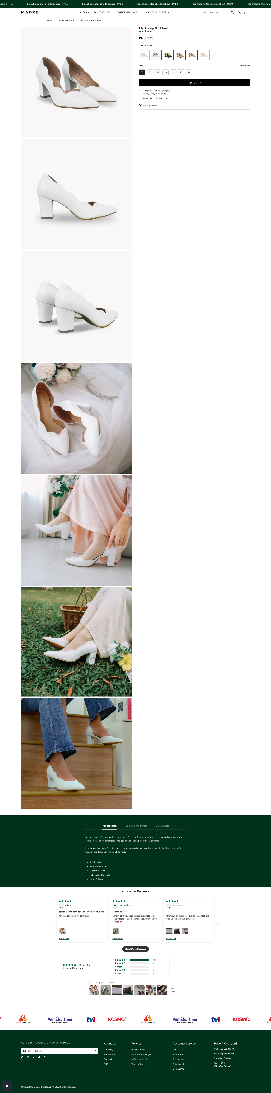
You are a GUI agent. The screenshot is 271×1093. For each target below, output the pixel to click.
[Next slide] (218, 924)
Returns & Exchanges (141, 1054)
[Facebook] (22, 1057)
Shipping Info (179, 1064)
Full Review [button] (64, 938)
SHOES (83, 12)
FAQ (175, 1049)
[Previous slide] (53, 924)
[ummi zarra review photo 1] (169, 931)
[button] (145, 31)
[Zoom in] (127, 32)
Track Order (178, 1059)
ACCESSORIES (101, 12)
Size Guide (178, 1054)
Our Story (108, 1049)
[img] (65, 901)
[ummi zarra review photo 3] (185, 931)
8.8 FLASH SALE (66, 20)
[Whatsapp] (45, 1057)
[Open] (7, 1086)
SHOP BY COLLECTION (155, 12)
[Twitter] (33, 1057)
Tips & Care (109, 1054)
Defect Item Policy (140, 1059)
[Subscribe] (95, 1051)
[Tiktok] (39, 1057)
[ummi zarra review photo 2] (177, 931)
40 (182, 73)
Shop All (108, 1059)
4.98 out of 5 (83, 965)
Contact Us (178, 1069)
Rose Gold (204, 55)
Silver (144, 55)
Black (168, 55)
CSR (106, 1064)
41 (190, 73)
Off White (156, 55)
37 (159, 73)
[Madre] (29, 12)
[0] (245, 12)
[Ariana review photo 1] (62, 931)
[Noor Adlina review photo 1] (115, 931)
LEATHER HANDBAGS (127, 12)
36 (151, 73)
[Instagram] (28, 1057)
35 (143, 73)
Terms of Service (139, 1064)
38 (166, 73)
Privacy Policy (138, 1049)
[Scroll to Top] (265, 1077)
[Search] (232, 12)
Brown (180, 55)
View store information (154, 97)
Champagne (192, 55)
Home (50, 20)
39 (174, 73)
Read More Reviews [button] (135, 949)
